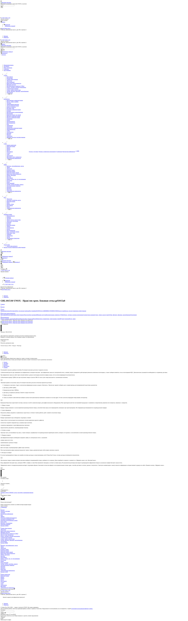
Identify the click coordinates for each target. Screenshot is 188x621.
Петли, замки (72, 318)
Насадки (3, 556)
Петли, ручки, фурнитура (7, 535)
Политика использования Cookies (9, 520)
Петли (2, 579)
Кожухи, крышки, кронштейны (8, 318)
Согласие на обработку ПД (7, 519)
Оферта (2, 516)
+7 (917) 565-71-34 (5, 17)
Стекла (2, 582)
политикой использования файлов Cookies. (82, 608)
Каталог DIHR (4, 542)
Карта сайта (4, 521)
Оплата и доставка (5, 511)
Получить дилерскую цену (7, 343)
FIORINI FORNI (54, 311)
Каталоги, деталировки (6, 523)
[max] (5, 34)
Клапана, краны (5, 549)
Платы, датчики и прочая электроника (73, 314)
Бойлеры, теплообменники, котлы (9, 545)
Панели (22, 318)
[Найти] (2, 7)
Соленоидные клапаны (89, 314)
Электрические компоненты (8, 570)
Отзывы (6, 367)
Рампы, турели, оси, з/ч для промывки (10, 558)
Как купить (6, 366)
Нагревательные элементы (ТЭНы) (55, 314)
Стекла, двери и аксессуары (102, 314)
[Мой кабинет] (1, 255)
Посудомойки (32, 311)
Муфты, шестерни (5, 554)
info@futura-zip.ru (6, 28)
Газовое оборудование (18, 314)
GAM (43, 311)
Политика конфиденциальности (9, 517)
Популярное (4, 314)
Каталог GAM (4, 571)
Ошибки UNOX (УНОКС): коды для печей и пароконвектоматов (17, 492)
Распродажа (10, 314)
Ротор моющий (4, 562)
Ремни (2, 561)
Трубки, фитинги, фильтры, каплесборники (119, 314)
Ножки (18, 318)
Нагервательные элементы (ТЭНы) (9, 533)
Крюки (2, 577)
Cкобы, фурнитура (28, 318)
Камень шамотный (5, 574)
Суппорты (66, 318)
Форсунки (3, 569)
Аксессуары (61, 311)
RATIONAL (39, 311)
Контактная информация (7, 513)
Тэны (2, 583)
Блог (2, 515)
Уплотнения (133, 314)
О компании (4, 507)
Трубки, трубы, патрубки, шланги (9, 564)
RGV (49, 311)
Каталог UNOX (4, 525)
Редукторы (3, 560)
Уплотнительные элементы (7, 565)
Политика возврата (5, 524)
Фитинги (3, 568)
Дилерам (3, 512)
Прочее (35, 318)
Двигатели (26, 314)
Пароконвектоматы (5, 311)
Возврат (6, 364)
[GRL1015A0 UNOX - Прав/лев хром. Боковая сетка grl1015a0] (17, 321)
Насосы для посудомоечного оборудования (75, 311)
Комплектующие (5, 550)
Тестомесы (13, 311)
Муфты (2, 578)
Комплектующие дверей (7, 552)
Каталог (3, 510)
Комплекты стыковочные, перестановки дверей (49, 318)
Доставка (6, 363)
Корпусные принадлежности (8, 531)
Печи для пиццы (20, 311)
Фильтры (3, 566)
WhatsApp (6, 37)
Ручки (62, 318)
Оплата (5, 362)
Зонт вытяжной (33, 314)
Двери (2, 546)
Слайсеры (26, 311)
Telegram (6, 36)
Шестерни (3, 586)
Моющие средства (41, 314)
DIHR (46, 311)
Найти (2, 613)
